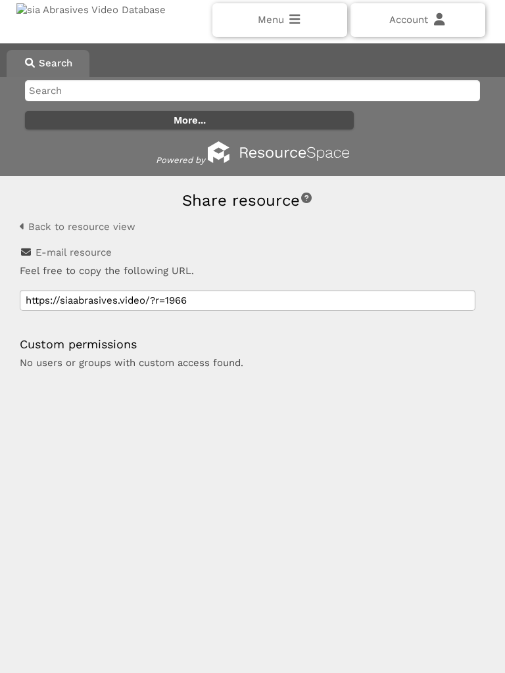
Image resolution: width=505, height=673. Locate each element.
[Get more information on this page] (306, 198)
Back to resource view (80, 227)
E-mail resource (74, 252)
